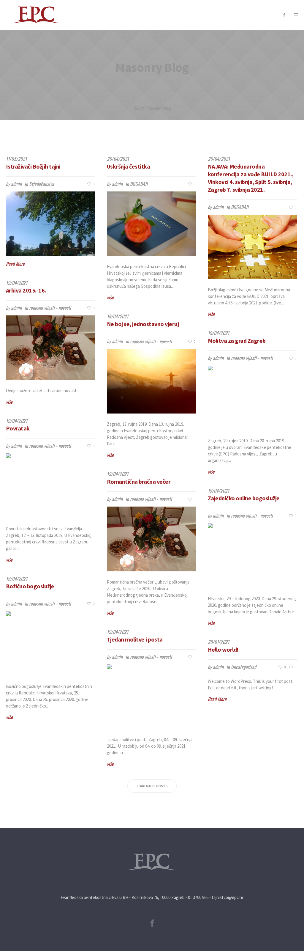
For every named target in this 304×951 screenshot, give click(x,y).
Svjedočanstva (41, 183)
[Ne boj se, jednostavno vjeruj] (151, 381)
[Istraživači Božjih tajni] (50, 223)
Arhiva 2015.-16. (26, 290)
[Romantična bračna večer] (151, 539)
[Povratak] (50, 485)
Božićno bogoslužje (30, 586)
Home (138, 107)
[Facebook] (284, 15)
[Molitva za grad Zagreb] (252, 398)
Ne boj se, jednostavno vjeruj (143, 324)
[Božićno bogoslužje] (50, 643)
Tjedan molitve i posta (135, 639)
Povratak (18, 428)
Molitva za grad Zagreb (237, 340)
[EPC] (152, 862)
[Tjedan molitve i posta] (151, 696)
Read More (15, 263)
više (110, 297)
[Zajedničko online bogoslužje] (252, 555)
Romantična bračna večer (139, 481)
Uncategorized (243, 666)
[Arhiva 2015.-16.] (50, 347)
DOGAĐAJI (139, 183)
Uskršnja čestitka (128, 166)
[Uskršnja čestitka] (151, 223)
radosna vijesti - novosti (50, 307)
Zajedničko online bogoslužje (244, 498)
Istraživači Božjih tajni (33, 166)
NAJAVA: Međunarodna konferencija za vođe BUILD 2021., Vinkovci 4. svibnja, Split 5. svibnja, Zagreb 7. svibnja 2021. (251, 178)
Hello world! (223, 649)
